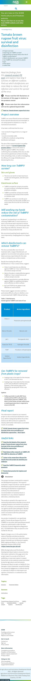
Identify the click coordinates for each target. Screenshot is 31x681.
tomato (21, 603)
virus (2, 603)
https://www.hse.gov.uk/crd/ (11, 546)
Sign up (3, 643)
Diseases (3, 584)
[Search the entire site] (15, 8)
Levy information (6, 634)
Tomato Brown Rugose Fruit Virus (10, 601)
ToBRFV (24, 601)
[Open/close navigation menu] (26, 2)
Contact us (4, 641)
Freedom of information (8, 652)
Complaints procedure (8, 650)
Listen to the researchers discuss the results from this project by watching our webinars (14, 459)
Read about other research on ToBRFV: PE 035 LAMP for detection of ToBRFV (15, 453)
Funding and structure (8, 632)
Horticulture (4, 593)
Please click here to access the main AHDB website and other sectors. (12, 23)
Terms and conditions (7, 663)
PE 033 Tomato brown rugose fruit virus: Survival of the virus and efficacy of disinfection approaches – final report (15, 430)
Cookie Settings (5, 680)
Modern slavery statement (9, 654)
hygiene (10, 604)
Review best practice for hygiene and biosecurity (14, 472)
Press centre (5, 645)
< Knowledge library (6, 29)
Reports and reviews (7, 635)
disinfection (19, 604)
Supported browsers (7, 665)
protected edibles (11, 603)
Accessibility (6, 661)
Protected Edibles (13, 584)
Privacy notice (5, 655)
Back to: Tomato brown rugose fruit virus (16, 110)
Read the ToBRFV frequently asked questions (13, 466)
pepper (3, 604)
